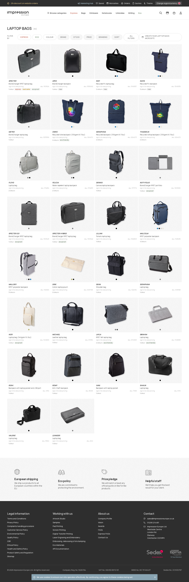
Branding (103, 36)
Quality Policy (12, 537)
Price (89, 36)
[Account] (181, 13)
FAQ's (100, 530)
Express (24, 37)
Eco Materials (58, 545)
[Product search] (160, 13)
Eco (37, 37)
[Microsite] (167, 13)
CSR (9, 541)
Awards (101, 526)
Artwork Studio (59, 518)
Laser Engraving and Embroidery (66, 537)
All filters (131, 37)
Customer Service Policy (17, 530)
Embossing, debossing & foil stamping (69, 541)
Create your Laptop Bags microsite (157, 37)
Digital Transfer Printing (63, 534)
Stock (76, 36)
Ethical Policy (12, 545)
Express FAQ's (104, 534)
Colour (49, 37)
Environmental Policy (16, 534)
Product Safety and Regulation (20, 552)
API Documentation (61, 549)
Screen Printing (59, 530)
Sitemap (10, 556)
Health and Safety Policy (17, 549)
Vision (100, 522)
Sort (117, 36)
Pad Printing (58, 526)
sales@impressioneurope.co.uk (160, 518)
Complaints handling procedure (20, 526)
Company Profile (105, 518)
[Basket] (174, 13)
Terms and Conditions (16, 518)
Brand (63, 36)
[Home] (18, 13)
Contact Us (103, 537)
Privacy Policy (12, 522)
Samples (56, 522)
